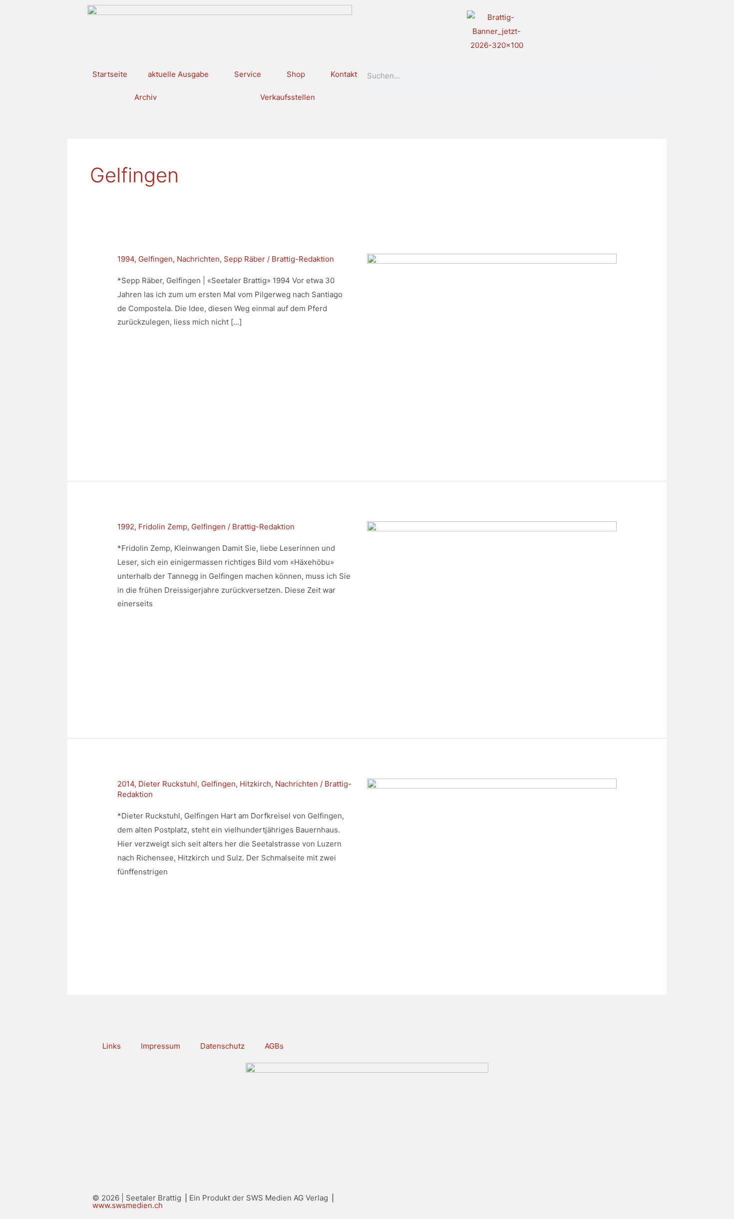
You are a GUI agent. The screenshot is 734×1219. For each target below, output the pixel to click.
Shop (296, 74)
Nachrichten (198, 259)
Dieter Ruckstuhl (167, 784)
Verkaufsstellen (287, 97)
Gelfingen (155, 259)
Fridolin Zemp (162, 526)
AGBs (274, 1046)
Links (111, 1046)
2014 (125, 784)
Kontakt (344, 74)
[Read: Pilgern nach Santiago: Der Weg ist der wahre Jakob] (492, 347)
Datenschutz (222, 1046)
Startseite (109, 74)
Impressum (160, 1046)
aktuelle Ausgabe (178, 74)
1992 (125, 526)
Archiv (145, 97)
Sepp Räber (244, 259)
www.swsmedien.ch (127, 1205)
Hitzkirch (255, 784)
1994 (125, 259)
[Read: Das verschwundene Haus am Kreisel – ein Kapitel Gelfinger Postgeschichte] (492, 865)
